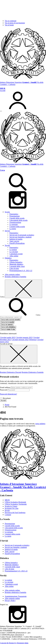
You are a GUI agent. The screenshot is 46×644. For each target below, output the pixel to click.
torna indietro (40, 424)
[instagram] (17, 208)
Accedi (3, 400)
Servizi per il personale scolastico (21, 235)
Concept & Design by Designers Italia (14, 643)
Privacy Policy (10, 601)
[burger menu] (1, 111)
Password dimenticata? (8, 394)
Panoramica (13, 214)
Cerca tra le (7, 322)
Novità (7, 245)
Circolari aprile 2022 (7, 337)
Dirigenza (32, 340)
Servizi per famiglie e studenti (20, 237)
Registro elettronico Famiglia (15, 277)
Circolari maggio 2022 (24, 337)
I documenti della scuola (18, 220)
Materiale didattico (16, 264)
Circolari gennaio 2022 (20, 340)
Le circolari (13, 252)
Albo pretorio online (12, 275)
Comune (8, 515)
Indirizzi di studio (15, 239)
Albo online (13, 256)
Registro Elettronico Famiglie (33, 372)
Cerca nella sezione (10, 320)
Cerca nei (7, 324)
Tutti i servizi (14, 241)
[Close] (23, 289)
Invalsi (7, 510)
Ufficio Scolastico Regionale (15, 502)
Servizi (7, 231)
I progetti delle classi (17, 266)
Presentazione (14, 216)
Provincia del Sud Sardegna (15, 513)
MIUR (7, 500)
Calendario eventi (16, 254)
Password (3, 390)
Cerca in (8, 329)
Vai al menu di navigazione (15, 23)
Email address (5, 387)
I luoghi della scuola (16, 218)
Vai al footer (9, 25)
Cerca (38, 315)
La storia (12, 229)
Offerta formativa (15, 262)
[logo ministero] (23, 78)
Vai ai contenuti (10, 21)
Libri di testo (14, 268)
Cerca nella (8, 327)
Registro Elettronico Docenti (10, 372)
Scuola (7, 212)
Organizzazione (15, 222)
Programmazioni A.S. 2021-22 (20, 271)
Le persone (13, 224)
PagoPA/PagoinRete (17, 243)
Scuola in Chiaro (11, 506)
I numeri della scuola (17, 227)
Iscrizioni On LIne (11, 508)
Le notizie (13, 250)
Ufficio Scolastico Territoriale (16, 504)
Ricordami (7, 398)
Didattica (8, 258)
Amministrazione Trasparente (16, 596)
